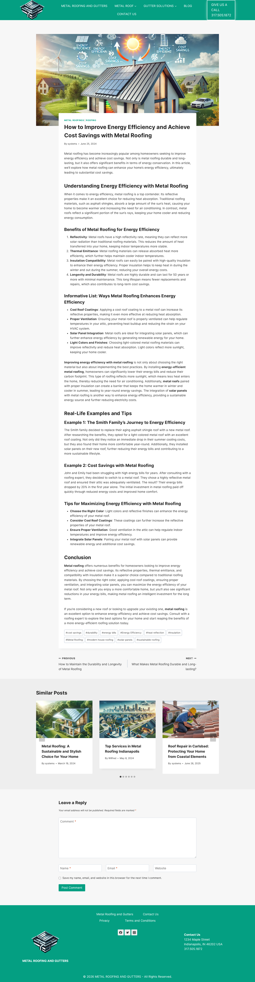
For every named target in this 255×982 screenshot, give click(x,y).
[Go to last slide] (42, 737)
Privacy (104, 920)
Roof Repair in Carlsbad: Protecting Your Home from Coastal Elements (188, 751)
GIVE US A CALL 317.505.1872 (221, 10)
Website (160, 868)
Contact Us (126, 14)
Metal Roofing (74, 639)
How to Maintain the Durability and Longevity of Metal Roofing (90, 664)
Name (65, 868)
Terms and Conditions (140, 920)
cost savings (73, 632)
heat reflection (155, 632)
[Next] (213, 737)
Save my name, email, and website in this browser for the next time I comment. (112, 878)
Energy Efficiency (131, 632)
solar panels (124, 639)
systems (72, 143)
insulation (174, 632)
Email (112, 868)
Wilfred (112, 758)
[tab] (120, 777)
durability (91, 632)
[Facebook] (121, 932)
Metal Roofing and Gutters (84, 6)
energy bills (109, 632)
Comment (68, 821)
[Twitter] (127, 932)
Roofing (91, 120)
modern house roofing (100, 639)
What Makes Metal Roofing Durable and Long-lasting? (164, 664)
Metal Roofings (74, 120)
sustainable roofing (148, 639)
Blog (188, 6)
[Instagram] (134, 932)
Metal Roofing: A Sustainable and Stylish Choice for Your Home (61, 751)
